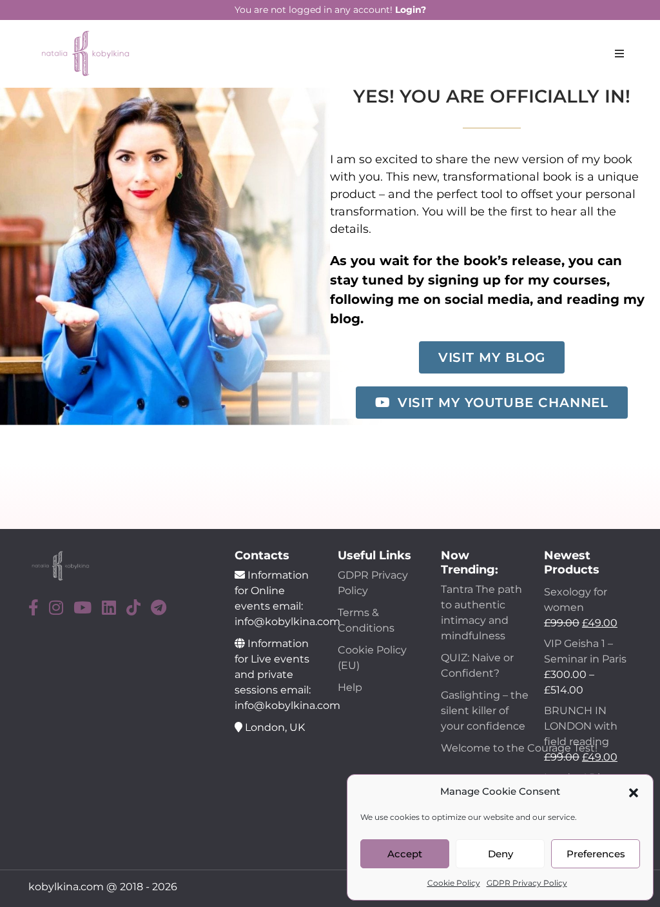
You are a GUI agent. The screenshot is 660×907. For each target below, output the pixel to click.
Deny (500, 854)
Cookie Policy (453, 883)
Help (350, 687)
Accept (404, 854)
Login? (410, 9)
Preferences (596, 854)
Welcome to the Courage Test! (520, 748)
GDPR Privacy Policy (527, 883)
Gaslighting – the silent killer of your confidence (485, 710)
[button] (633, 791)
